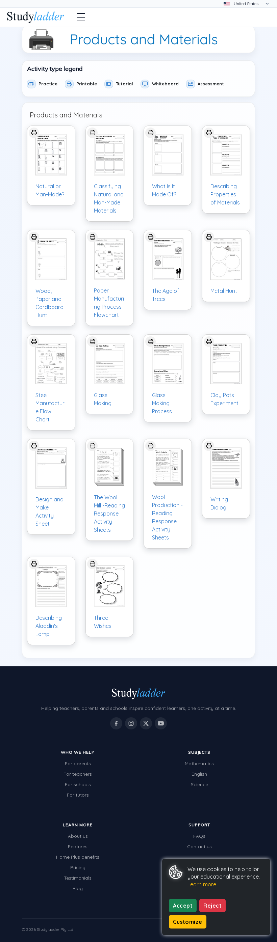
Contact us (199, 846)
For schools (78, 784)
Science (199, 784)
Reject (212, 905)
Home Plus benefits (77, 857)
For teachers (78, 774)
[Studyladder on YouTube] (161, 723)
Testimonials (78, 878)
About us (78, 836)
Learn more (201, 884)
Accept (183, 905)
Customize (187, 921)
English (199, 774)
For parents (78, 763)
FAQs (199, 836)
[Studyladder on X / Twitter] (146, 723)
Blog (78, 888)
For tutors (78, 795)
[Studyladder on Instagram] (131, 723)
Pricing (77, 867)
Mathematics (199, 763)
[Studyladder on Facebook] (116, 723)
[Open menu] (81, 17)
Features (77, 846)
